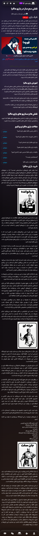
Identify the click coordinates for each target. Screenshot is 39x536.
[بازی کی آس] (20, 45)
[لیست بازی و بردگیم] (5, 533)
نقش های (24, 89)
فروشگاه (35, 107)
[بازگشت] (4, 3)
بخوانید (5, 132)
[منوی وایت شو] (23, 3)
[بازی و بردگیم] (12, 533)
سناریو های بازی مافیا (14, 118)
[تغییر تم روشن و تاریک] (10, 3)
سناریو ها (31, 89)
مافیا (33, 87)
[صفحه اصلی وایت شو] (19, 533)
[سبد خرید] (14, 3)
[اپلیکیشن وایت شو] (34, 533)
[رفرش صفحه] (7, 3)
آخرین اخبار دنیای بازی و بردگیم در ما (19, 56)
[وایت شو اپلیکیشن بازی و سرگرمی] (33, 3)
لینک (14, 70)
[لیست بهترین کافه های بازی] (26, 533)
